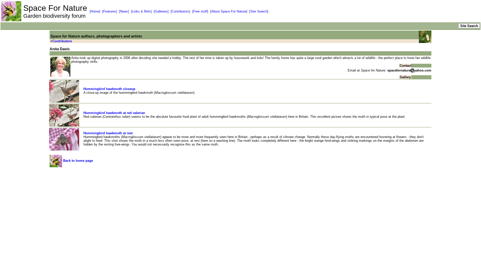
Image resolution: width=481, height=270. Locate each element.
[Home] (95, 11)
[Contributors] (180, 11)
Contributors (62, 41)
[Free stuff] (200, 11)
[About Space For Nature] (228, 11)
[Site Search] (258, 11)
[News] (124, 11)
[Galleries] (161, 11)
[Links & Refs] (141, 11)
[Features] (109, 11)
